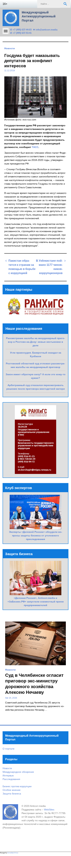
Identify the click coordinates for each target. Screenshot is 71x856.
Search (65, 4)
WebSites (49, 809)
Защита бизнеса (12, 793)
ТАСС (35, 147)
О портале (8, 748)
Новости (9, 48)
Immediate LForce (12, 853)
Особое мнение (12, 790)
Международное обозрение (18, 772)
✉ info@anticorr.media (45, 29)
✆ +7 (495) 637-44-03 (21, 29)
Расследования (11, 779)
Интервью (8, 775)
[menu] (6, 31)
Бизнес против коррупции (17, 786)
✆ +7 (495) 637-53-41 (21, 33)
